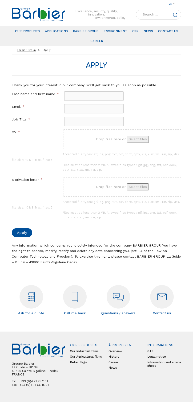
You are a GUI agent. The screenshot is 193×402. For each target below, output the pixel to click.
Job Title (21, 119)
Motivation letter (27, 180)
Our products (27, 31)
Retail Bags (78, 362)
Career (96, 41)
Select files (138, 139)
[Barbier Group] (38, 14)
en (170, 3)
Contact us (168, 31)
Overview (115, 351)
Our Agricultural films (86, 356)
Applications (56, 31)
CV (16, 132)
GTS (150, 351)
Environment (115, 31)
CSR (135, 31)
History (114, 356)
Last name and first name (35, 94)
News (148, 31)
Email (18, 106)
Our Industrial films (84, 351)
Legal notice (156, 356)
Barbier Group (85, 31)
